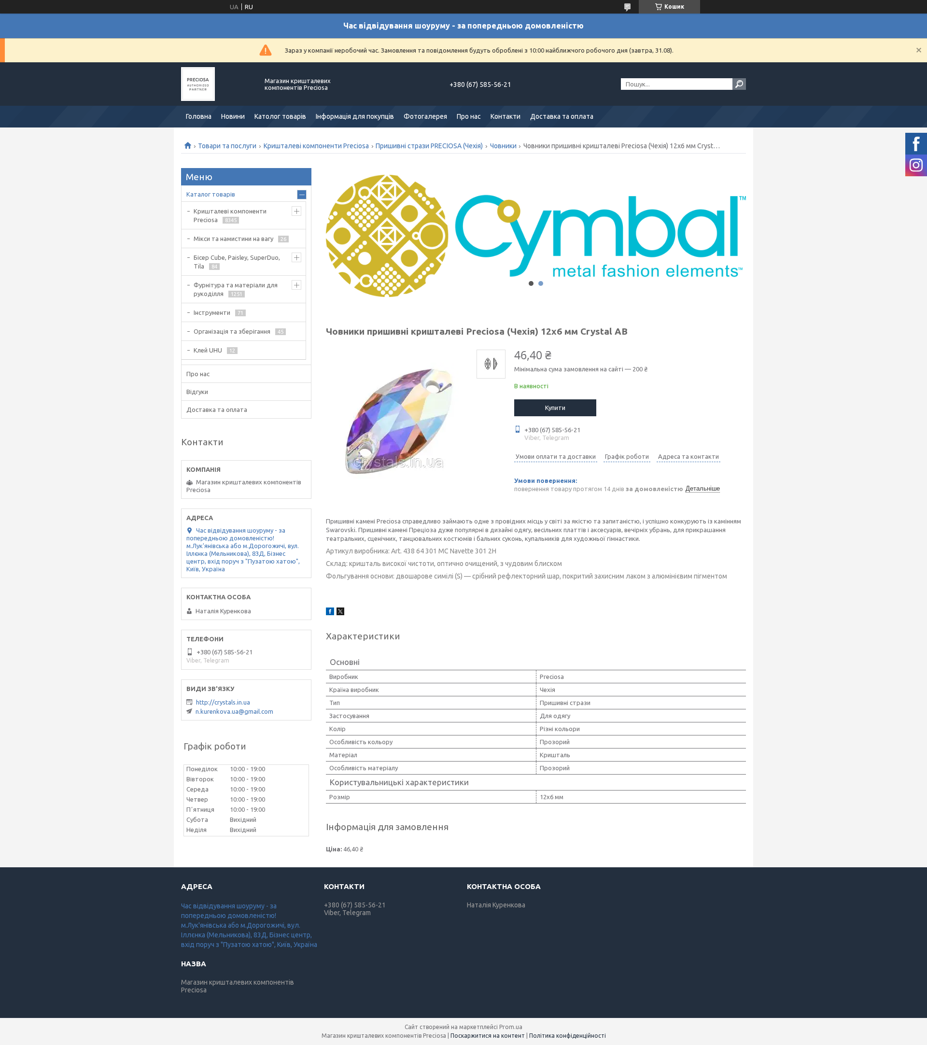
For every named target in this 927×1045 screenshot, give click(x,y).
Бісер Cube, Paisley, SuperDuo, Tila (237, 261)
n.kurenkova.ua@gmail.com (234, 711)
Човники (503, 146)
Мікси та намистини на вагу (233, 238)
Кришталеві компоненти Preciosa (316, 146)
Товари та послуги (227, 146)
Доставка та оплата (561, 116)
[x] (340, 612)
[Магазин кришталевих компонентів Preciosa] (217, 84)
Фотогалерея (425, 116)
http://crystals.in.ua (223, 702)
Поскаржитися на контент (487, 1035)
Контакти (505, 116)
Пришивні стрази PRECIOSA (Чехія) (429, 146)
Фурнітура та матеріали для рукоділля (236, 289)
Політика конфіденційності (567, 1035)
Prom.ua (510, 1027)
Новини (233, 116)
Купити (555, 407)
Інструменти (212, 312)
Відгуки (197, 391)
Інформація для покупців (355, 116)
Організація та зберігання (232, 331)
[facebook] (330, 612)
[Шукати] (739, 84)
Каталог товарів (210, 194)
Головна (198, 116)
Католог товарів (280, 116)
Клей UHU (208, 350)
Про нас (469, 116)
